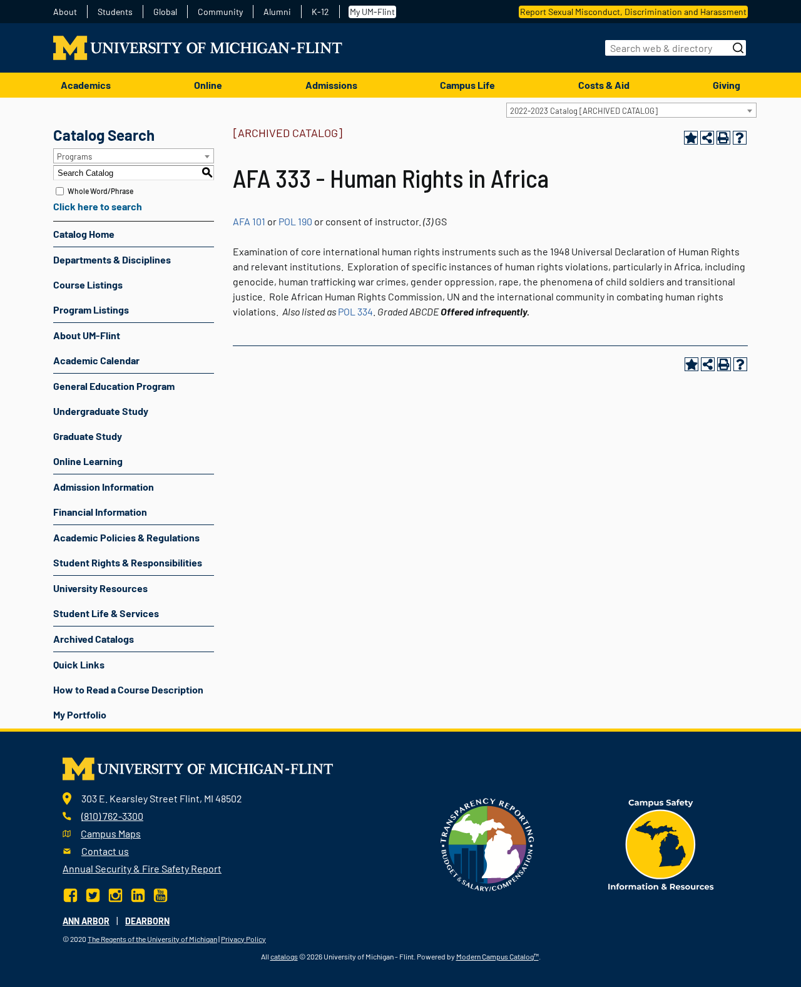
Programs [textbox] (74, 156)
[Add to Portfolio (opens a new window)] (691, 138)
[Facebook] (72, 893)
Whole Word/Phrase (100, 191)
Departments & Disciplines (112, 259)
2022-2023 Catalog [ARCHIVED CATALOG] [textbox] (584, 111)
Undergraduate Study (100, 411)
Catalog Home (84, 234)
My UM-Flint (372, 11)
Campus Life (467, 85)
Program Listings (91, 309)
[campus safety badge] (661, 843)
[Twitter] (93, 893)
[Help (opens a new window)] (740, 138)
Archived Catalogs (93, 639)
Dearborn (147, 921)
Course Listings (88, 284)
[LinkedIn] (138, 893)
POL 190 (295, 221)
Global (165, 12)
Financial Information (100, 512)
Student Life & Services (106, 613)
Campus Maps (111, 833)
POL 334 (355, 311)
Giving (726, 85)
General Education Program (114, 386)
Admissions (331, 85)
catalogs (284, 956)
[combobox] (631, 110)
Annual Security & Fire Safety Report (142, 868)
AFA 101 (249, 221)
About (65, 12)
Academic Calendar (96, 360)
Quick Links (79, 664)
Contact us (105, 851)
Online (208, 85)
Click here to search (97, 206)
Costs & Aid (604, 85)
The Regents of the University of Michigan (152, 938)
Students (115, 12)
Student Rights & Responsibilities (127, 562)
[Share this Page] (707, 138)
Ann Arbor (86, 921)
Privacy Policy (243, 938)
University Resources (100, 588)
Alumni (277, 12)
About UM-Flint (86, 335)
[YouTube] (160, 893)
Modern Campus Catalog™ (497, 956)
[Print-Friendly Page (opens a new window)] (723, 138)
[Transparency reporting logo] (487, 843)
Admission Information (103, 487)
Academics (86, 85)
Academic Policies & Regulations (126, 537)
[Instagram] (115, 893)
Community (220, 12)
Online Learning (88, 461)
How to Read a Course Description (128, 689)
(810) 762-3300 (112, 816)
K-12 (320, 12)
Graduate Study (87, 436)
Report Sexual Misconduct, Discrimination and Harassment (633, 11)
